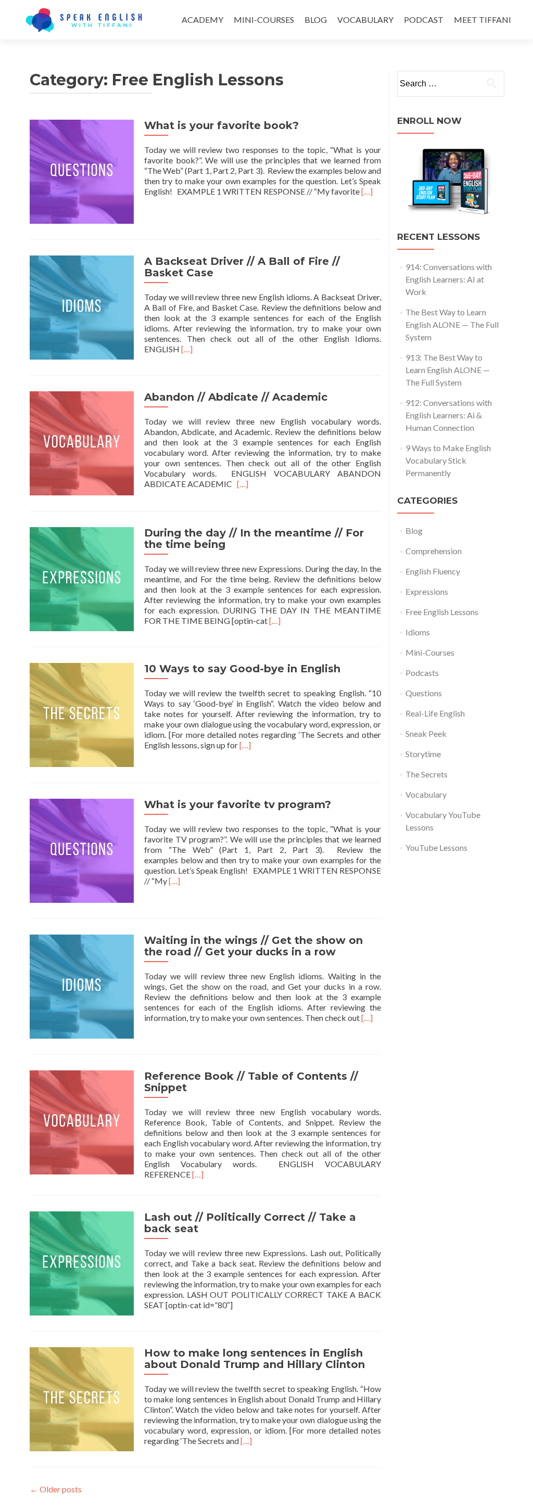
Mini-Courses (429, 652)
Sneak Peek (426, 733)
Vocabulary (426, 794)
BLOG (315, 19)
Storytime (423, 754)
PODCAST (423, 19)
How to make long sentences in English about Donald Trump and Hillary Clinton (254, 1359)
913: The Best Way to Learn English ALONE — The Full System (447, 369)
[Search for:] (450, 84)
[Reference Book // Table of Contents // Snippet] (82, 1121)
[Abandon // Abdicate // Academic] (82, 442)
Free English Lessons (441, 612)
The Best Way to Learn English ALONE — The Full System (452, 324)
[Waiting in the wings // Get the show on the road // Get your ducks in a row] (82, 985)
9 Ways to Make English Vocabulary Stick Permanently (448, 460)
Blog (414, 530)
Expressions (426, 591)
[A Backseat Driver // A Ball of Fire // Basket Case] (82, 306)
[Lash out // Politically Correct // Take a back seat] (82, 1262)
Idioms (417, 632)
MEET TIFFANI (482, 19)
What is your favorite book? (221, 125)
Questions (423, 693)
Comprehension (433, 551)
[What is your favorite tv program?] (82, 849)
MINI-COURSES (264, 19)
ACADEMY (202, 19)
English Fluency (432, 571)
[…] (367, 191)
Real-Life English (435, 713)
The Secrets (426, 774)
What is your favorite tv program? (237, 804)
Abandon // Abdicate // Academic (235, 397)
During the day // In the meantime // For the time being (254, 539)
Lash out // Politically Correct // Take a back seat (250, 1223)
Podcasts (422, 673)
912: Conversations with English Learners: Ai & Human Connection (448, 415)
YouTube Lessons (436, 847)
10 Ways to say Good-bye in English (242, 668)
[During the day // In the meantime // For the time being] (82, 578)
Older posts (56, 1489)
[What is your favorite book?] (82, 170)
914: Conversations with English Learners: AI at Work (448, 279)
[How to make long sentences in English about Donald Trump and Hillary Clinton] (82, 1398)
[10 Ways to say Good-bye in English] (82, 714)
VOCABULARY (365, 19)
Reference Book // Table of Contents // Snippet (251, 1082)
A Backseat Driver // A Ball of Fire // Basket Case (242, 267)
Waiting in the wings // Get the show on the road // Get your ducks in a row (253, 946)
